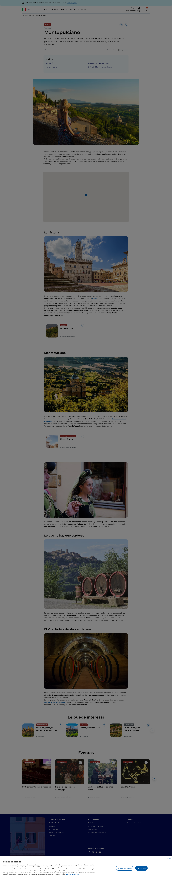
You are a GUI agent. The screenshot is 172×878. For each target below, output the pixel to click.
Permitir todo (141, 868)
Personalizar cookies (124, 868)
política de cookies (72, 874)
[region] (86, 867)
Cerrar (169, 858)
